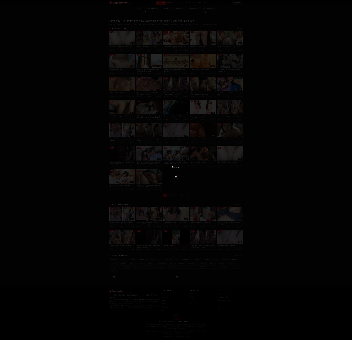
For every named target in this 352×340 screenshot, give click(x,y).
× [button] (176, 176)
